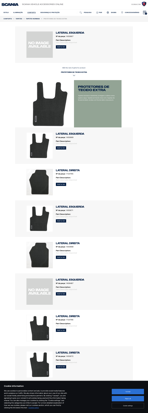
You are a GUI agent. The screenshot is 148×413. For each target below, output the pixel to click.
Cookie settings (128, 405)
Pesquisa (87, 12)
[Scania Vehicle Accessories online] (10, 4)
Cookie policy (33, 408)
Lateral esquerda (70, 133)
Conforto (31, 12)
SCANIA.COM (136, 4)
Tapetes (19, 19)
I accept (127, 391)
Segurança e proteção (50, 12)
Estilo (6, 12)
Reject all (128, 398)
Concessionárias (132, 12)
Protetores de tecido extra (93, 88)
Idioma (113, 12)
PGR (100, 12)
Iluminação (18, 12)
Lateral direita (68, 170)
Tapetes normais (33, 19)
